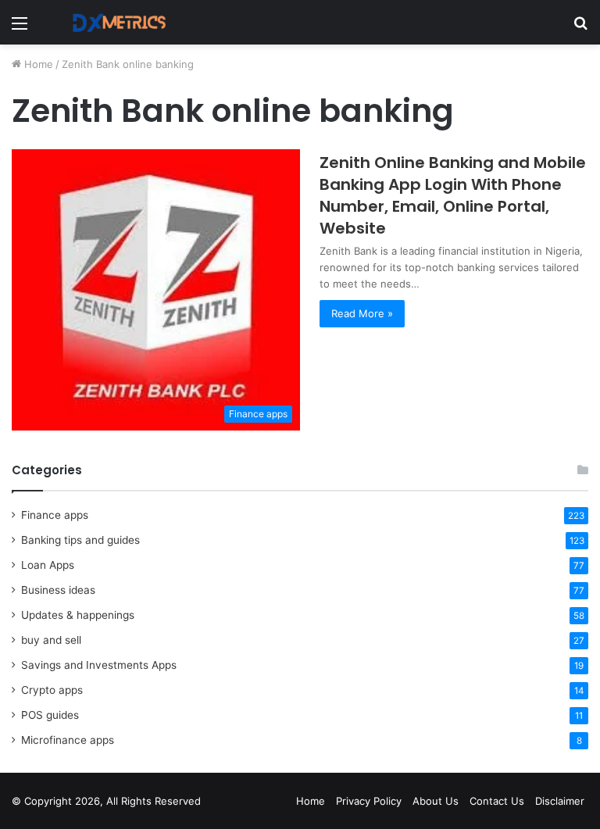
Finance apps (54, 515)
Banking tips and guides (80, 540)
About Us (435, 801)
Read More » (362, 313)
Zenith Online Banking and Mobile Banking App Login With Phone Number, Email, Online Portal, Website (453, 195)
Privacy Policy (369, 801)
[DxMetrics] (115, 22)
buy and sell (51, 640)
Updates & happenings (77, 615)
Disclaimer (559, 801)
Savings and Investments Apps (99, 665)
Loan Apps (47, 565)
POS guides (50, 715)
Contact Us (497, 801)
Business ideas (58, 590)
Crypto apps (52, 690)
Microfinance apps (67, 740)
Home (37, 64)
